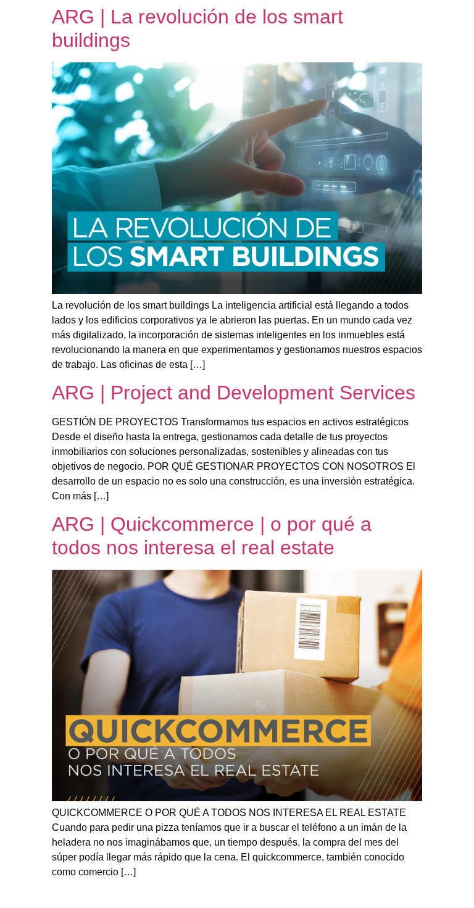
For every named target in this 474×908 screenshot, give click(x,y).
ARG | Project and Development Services (233, 392)
